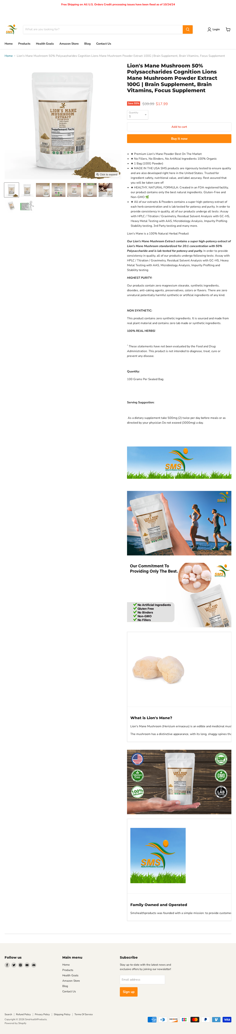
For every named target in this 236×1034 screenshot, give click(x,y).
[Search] (188, 29)
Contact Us (103, 44)
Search (8, 1014)
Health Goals (45, 44)
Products (24, 44)
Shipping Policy (62, 1014)
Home (9, 44)
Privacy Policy (42, 1014)
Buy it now (179, 138)
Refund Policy (23, 1014)
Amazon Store (69, 44)
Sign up (129, 992)
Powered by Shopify (15, 1023)
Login (216, 29)
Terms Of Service (83, 1014)
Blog (87, 44)
